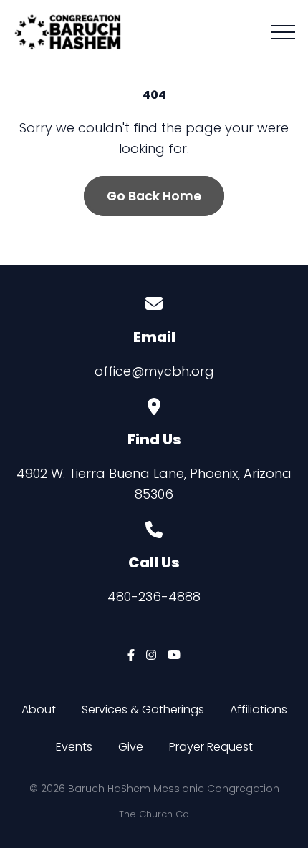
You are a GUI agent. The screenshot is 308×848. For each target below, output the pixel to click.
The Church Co (154, 814)
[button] (283, 32)
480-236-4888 (154, 596)
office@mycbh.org (154, 371)
